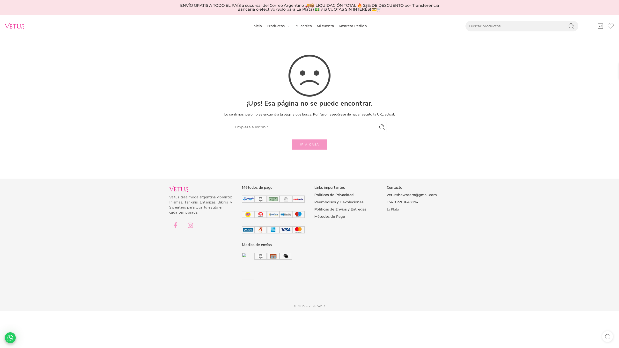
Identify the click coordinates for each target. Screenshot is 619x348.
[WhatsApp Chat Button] (10, 337)
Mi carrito (303, 26)
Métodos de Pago (329, 216)
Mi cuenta (325, 26)
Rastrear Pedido (353, 26)
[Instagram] (190, 225)
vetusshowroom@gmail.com (412, 195)
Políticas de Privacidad (334, 195)
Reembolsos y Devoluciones (338, 202)
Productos (276, 26)
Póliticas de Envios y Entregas (340, 209)
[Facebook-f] (175, 225)
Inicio (257, 26)
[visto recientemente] (607, 336)
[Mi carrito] (600, 26)
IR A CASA (309, 144)
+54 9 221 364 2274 (402, 202)
